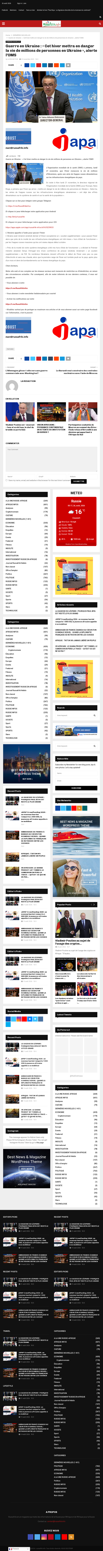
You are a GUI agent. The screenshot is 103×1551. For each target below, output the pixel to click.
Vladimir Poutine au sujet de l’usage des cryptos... (72, 942)
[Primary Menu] (3, 23)
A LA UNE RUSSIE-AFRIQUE (16, 501)
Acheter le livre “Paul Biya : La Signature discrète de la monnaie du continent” (64, 10)
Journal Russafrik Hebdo (16, 563)
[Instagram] (88, 17)
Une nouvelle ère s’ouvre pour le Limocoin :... (62, 976)
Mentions (13, 10)
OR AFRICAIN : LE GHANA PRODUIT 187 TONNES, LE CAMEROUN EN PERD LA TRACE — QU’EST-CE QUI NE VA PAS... (33, 872)
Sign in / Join (21, 3)
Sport (8, 596)
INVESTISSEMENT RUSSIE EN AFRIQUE (21, 559)
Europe (9, 534)
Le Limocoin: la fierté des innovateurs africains (86, 976)
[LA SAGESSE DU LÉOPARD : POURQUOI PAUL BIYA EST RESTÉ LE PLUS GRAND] (12, 800)
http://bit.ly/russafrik (16, 217)
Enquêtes (9, 530)
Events (8, 537)
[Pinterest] (91, 17)
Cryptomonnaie (12, 512)
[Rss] (100, 17)
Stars (8, 607)
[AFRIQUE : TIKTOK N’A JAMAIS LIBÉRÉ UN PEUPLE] (12, 857)
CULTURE (9, 515)
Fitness (9, 545)
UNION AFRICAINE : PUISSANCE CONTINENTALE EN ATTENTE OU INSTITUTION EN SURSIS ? (51, 428)
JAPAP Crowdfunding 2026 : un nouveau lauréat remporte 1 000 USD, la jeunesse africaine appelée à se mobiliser (34, 816)
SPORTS (9, 603)
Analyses (9, 508)
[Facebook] (82, 17)
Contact (21, 10)
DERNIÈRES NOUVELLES (13, 41)
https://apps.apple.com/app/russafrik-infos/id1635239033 (30, 227)
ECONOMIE (10, 523)
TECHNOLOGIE (11, 611)
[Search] (94, 715)
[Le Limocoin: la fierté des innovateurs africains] (87, 964)
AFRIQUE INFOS (12, 504)
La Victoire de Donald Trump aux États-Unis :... (87, 1000)
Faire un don (30, 10)
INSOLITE (9, 548)
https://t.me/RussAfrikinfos (19, 206)
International (11, 552)
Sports (8, 600)
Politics (9, 574)
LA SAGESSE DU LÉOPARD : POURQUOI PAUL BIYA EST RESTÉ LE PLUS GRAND (32, 799)
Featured (10, 349)
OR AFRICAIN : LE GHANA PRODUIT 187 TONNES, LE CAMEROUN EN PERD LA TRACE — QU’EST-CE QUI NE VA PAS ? (76, 648)
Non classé (10, 567)
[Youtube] (97, 17)
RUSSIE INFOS (11, 581)
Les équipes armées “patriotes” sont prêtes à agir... (64, 1000)
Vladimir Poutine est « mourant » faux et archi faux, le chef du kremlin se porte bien (20, 427)
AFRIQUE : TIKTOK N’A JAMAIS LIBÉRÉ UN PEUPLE (33, 855)
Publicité (5, 10)
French (15, 1549)
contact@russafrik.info (56, 1521)
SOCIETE (9, 592)
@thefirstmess (76, 1076)
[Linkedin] (94, 17)
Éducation (10, 526)
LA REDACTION (13, 59)
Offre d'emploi (12, 570)
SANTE (8, 589)
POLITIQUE (10, 578)
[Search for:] (76, 715)
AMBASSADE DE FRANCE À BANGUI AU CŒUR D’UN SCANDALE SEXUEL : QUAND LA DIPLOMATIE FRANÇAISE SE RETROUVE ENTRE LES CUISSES (33, 837)
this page (40, 1143)
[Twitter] (85, 17)
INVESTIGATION (12, 556)
